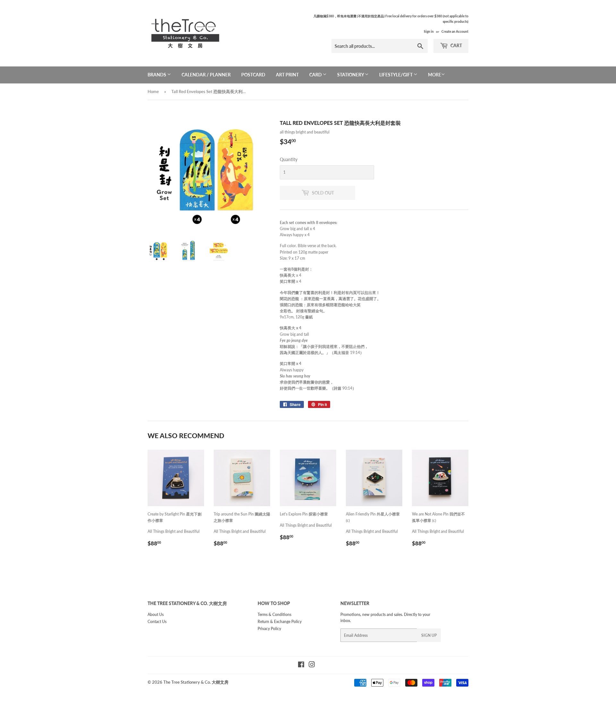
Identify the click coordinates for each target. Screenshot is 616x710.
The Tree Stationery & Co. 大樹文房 (195, 682)
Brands (157, 74)
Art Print (287, 74)
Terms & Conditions (274, 614)
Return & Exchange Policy (280, 621)
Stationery (351, 74)
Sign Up (429, 635)
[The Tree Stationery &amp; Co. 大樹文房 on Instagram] (312, 665)
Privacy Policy (269, 628)
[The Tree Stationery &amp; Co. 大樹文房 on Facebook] (301, 665)
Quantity (288, 159)
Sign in (429, 31)
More (434, 74)
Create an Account (454, 31)
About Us (156, 614)
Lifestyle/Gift (396, 74)
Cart (455, 45)
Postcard (253, 74)
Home (153, 91)
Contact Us (157, 621)
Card (316, 74)
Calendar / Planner (206, 74)
